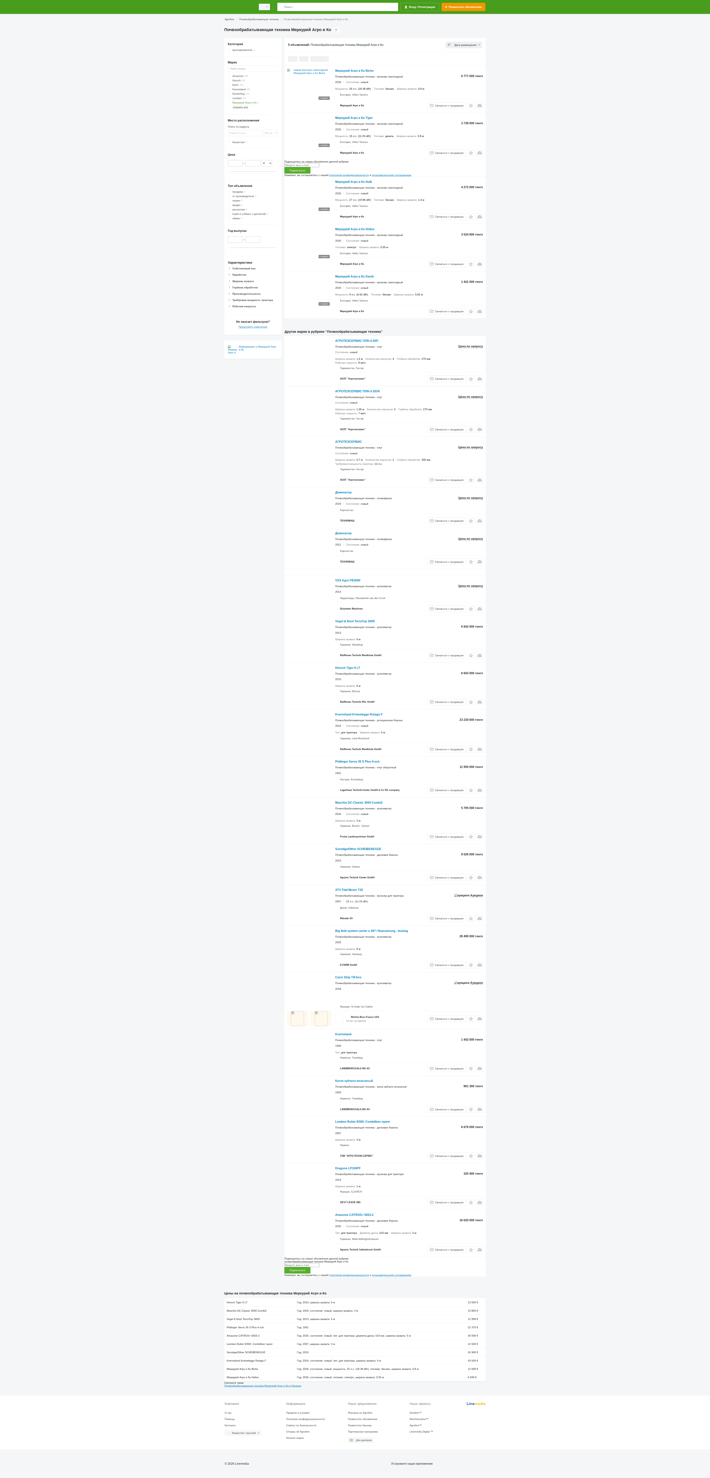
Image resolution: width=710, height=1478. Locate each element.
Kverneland (343, 1034)
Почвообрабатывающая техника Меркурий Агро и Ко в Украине (262, 1385)
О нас (228, 1412)
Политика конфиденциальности (305, 1419)
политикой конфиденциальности (349, 175)
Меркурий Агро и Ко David (354, 276)
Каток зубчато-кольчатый (354, 1080)
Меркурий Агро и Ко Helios (354, 229)
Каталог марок (295, 1437)
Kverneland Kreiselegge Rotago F (359, 714)
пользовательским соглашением (391, 175)
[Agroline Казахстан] (239, 7)
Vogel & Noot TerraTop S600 (355, 621)
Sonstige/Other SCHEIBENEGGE (358, 849)
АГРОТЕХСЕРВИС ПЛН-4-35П (356, 340)
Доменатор (343, 492)
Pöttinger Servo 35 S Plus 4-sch (357, 761)
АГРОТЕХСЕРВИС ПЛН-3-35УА (357, 391)
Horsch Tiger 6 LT (347, 667)
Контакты (230, 1425)
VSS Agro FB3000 (347, 580)
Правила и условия (298, 1412)
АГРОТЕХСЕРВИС (348, 441)
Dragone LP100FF (348, 1168)
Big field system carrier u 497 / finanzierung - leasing (371, 930)
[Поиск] (281, 7)
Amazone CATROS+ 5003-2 (354, 1214)
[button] (470, 105)
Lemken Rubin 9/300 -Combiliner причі (362, 1121)
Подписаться (297, 170)
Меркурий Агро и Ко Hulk (353, 181)
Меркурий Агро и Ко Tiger (354, 117)
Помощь (230, 1419)
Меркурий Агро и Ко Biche (354, 70)
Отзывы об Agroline (298, 1431)
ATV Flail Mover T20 (349, 889)
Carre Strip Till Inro (348, 977)
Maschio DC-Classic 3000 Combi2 (359, 802)
